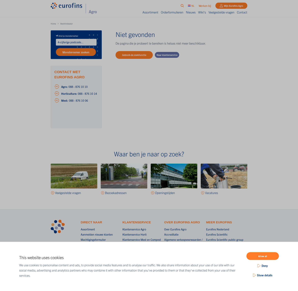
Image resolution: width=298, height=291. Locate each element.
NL (192, 5)
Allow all (262, 256)
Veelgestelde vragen (221, 12)
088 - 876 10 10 (74, 86)
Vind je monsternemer (68, 36)
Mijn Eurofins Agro (233, 5)
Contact (242, 12)
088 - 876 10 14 (79, 93)
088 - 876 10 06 (74, 100)
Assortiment (150, 12)
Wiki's (202, 12)
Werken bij (205, 5)
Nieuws (191, 12)
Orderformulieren (172, 12)
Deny (265, 265)
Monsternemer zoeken (75, 52)
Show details (264, 275)
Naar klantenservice (167, 54)
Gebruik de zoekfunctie (134, 54)
